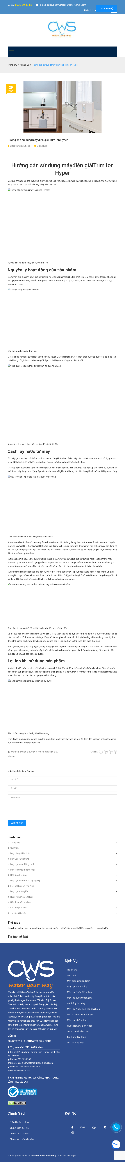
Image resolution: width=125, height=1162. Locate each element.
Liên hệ (12, 1036)
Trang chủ (15, 842)
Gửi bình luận (17, 823)
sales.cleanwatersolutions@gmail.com (35, 1063)
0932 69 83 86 (23, 5)
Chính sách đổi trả (19, 1127)
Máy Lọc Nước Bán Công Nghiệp (25, 880)
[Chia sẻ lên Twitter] (106, 752)
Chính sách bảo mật (20, 1133)
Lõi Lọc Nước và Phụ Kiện (22, 886)
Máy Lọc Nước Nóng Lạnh (22, 864)
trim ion (11, 756)
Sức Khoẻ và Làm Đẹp (20, 902)
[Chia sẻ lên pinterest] (110, 752)
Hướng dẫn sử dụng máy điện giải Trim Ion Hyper (38, 140)
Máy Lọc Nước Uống (19, 859)
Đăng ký (89, 10)
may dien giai (24, 752)
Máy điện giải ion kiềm (20, 853)
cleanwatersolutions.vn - (31, 1066)
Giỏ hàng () (106, 8)
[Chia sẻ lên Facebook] (101, 752)
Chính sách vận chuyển (22, 1139)
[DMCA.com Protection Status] (17, 1102)
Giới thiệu (14, 848)
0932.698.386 (24, 1059)
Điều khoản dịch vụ (20, 1122)
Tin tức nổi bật (18, 936)
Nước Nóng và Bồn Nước (21, 897)
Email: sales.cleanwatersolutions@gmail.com (63, 4)
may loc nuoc (37, 752)
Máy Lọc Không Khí (19, 891)
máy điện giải (51, 752)
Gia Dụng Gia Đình (18, 907)
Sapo (73, 1155)
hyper (14, 752)
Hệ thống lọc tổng (18, 875)
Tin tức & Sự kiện (18, 913)
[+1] (115, 752)
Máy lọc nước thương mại (22, 870)
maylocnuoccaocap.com (19, 1070)
